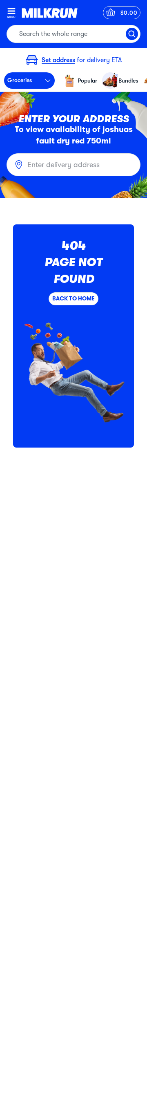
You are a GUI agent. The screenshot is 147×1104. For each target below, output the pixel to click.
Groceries (19, 80)
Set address (58, 60)
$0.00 (129, 12)
